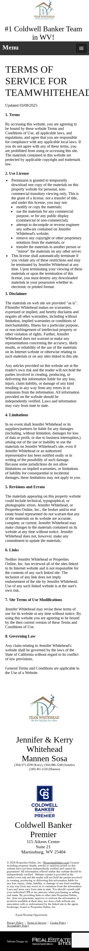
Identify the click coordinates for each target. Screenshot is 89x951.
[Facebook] (39, 775)
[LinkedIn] (47, 775)
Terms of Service (36, 922)
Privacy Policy (15, 922)
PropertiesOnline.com (56, 862)
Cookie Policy (58, 922)
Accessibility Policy (18, 925)
